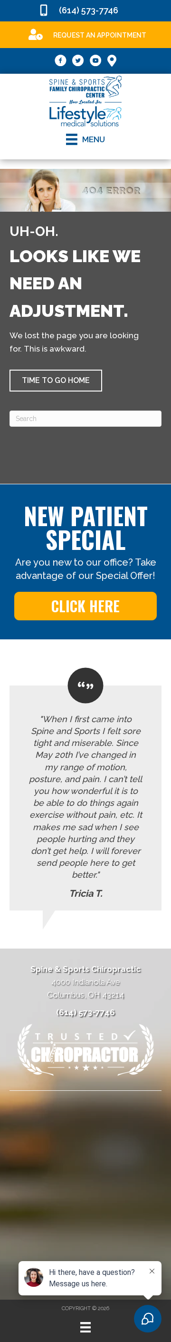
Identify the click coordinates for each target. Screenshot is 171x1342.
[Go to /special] (89, 34)
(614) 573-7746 (88, 10)
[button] (56, 381)
